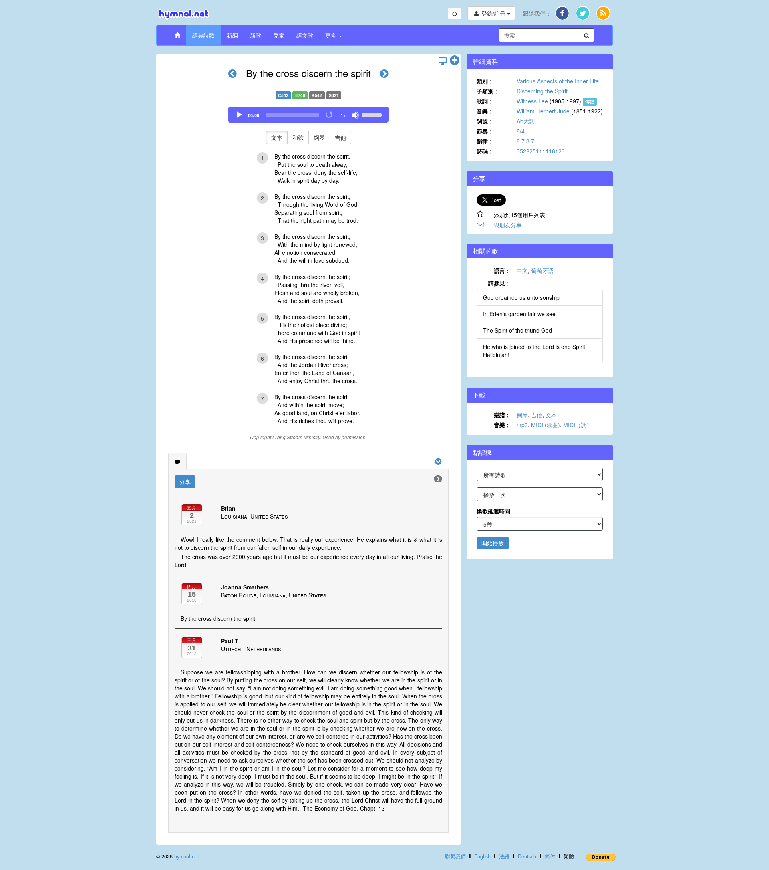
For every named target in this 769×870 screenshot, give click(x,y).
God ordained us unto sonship (521, 297)
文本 (276, 137)
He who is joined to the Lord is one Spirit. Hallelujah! (535, 351)
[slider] (373, 114)
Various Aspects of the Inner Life (558, 81)
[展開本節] (454, 60)
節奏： (485, 131)
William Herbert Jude (543, 111)
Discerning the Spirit (542, 91)
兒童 (278, 35)
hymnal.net (186, 856)
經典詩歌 (203, 35)
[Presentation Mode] (443, 61)
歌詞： (485, 101)
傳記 (589, 102)
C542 (283, 95)
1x (343, 115)
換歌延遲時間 (493, 511)
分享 (185, 482)
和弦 (298, 137)
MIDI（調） (577, 425)
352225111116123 (541, 151)
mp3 (522, 425)
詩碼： (485, 151)
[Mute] (355, 115)
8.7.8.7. (526, 141)
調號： (485, 121)
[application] (308, 115)
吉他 (340, 137)
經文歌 (304, 35)
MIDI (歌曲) (545, 425)
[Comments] (177, 461)
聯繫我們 (455, 856)
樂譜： (502, 415)
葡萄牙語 (542, 270)
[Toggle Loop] (330, 115)
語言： (502, 270)
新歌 (255, 35)
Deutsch (527, 856)
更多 (331, 35)
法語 (504, 856)
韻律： (485, 141)
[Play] (239, 115)
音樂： (485, 111)
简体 (550, 856)
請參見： (499, 283)
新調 (232, 35)
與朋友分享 (508, 225)
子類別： (488, 91)
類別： (485, 81)
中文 (522, 270)
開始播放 (492, 543)
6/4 (521, 131)
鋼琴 (319, 137)
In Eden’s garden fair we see (519, 314)
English (482, 856)
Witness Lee (532, 101)
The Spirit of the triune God (517, 330)
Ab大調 (526, 121)
